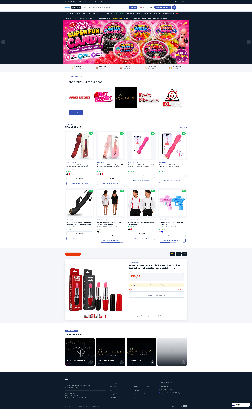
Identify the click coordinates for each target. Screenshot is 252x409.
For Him (85, 14)
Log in (150, 7)
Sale (177, 14)
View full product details (155, 295)
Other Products (86, 18)
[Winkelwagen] (174, 7)
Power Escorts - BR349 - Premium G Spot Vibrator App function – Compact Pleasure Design (141, 166)
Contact (156, 18)
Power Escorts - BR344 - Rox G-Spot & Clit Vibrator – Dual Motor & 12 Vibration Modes (110, 166)
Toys (77, 14)
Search (133, 7)
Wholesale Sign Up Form (142, 18)
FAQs (135, 397)
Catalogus (164, 18)
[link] (79, 97)
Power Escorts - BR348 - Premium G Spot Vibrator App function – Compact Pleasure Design (172, 166)
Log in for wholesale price (80, 183)
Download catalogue (181, 2)
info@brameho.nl (86, 2)
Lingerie (129, 14)
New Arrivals (119, 14)
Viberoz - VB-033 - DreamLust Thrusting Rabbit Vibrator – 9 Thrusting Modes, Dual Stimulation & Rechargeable (78, 224)
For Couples (106, 14)
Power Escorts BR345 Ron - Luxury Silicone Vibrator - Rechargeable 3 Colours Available (77, 166)
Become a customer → (163, 7)
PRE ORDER (127, 18)
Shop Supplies (71, 18)
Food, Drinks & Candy (103, 18)
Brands (68, 14)
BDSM (144, 14)
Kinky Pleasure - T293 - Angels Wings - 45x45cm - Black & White (109, 223)
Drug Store (154, 14)
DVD (137, 14)
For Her (95, 14)
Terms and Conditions (140, 394)
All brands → (76, 113)
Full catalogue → (181, 127)
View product (80, 178)
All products (113, 383)
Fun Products (167, 14)
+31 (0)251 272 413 (72, 2)
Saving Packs (117, 18)
